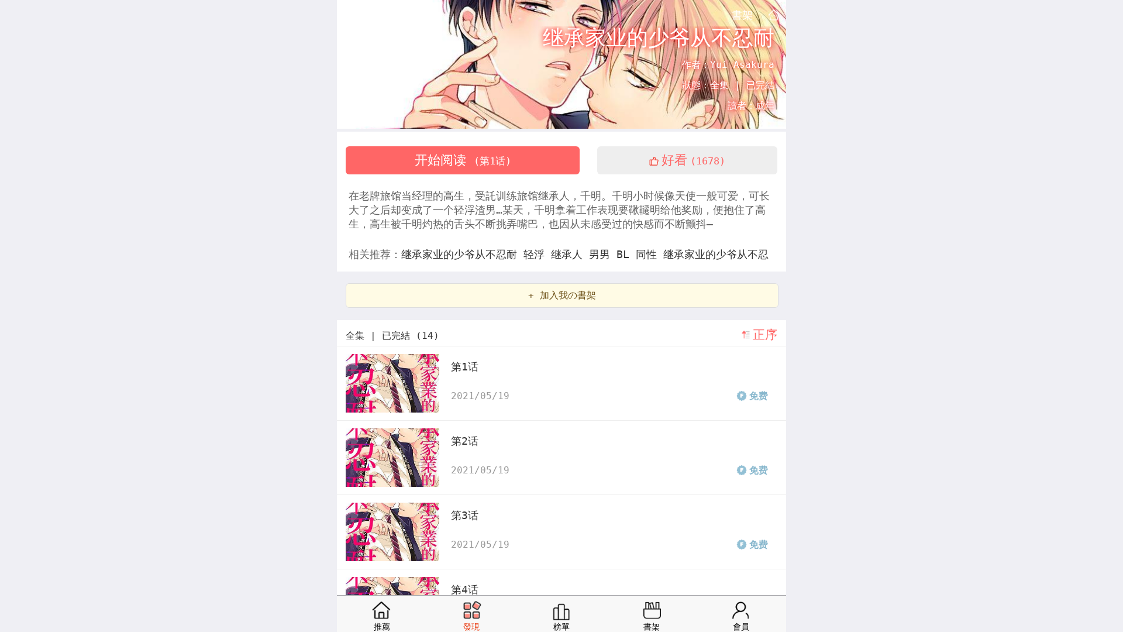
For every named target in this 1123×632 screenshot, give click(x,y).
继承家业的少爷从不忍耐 (462, 254)
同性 (649, 254)
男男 (602, 254)
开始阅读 (463, 160)
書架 (742, 14)
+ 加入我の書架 (562, 295)
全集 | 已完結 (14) (392, 335)
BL (626, 254)
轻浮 (537, 254)
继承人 (570, 254)
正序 (765, 335)
